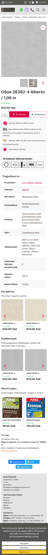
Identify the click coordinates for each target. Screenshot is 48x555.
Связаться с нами (10, 479)
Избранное (7, 503)
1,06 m (25, 275)
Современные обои (31, 216)
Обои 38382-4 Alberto (32, 374)
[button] (24, 83)
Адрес (5, 505)
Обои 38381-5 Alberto (9, 324)
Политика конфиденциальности (16, 487)
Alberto (25, 189)
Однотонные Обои (31, 219)
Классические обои (31, 213)
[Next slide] (43, 83)
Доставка (7, 485)
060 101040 (17, 518)
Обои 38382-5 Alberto (32, 324)
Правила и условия (11, 490)
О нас (5, 482)
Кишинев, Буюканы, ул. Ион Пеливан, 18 (26, 521)
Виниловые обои (30, 196)
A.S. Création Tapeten (32, 182)
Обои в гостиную (30, 239)
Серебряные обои (30, 232)
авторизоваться (9, 451)
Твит (31, 462)
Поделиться (18, 462)
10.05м (25, 284)
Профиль (7, 508)
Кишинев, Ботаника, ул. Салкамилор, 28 (26, 515)
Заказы (6, 500)
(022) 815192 (28, 518)
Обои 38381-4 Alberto (9, 374)
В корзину (21, 114)
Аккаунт (6, 497)
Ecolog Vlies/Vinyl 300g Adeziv (12, 421)
